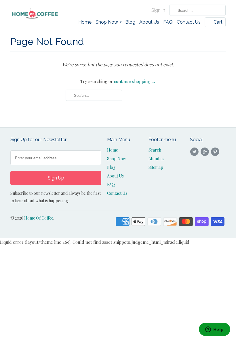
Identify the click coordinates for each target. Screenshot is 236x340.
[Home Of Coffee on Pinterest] (216, 152)
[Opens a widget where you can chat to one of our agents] (214, 330)
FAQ (168, 22)
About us (156, 158)
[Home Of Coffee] (35, 13)
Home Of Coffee (38, 218)
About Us (149, 22)
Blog (130, 22)
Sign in (158, 10)
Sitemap (156, 167)
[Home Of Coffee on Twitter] (195, 152)
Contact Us (189, 22)
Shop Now (108, 22)
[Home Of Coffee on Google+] (205, 152)
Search (155, 150)
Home (85, 22)
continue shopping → (135, 81)
